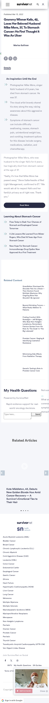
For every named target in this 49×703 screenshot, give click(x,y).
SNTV (9, 665)
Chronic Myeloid (10, 552)
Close (42, 691)
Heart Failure (8, 583)
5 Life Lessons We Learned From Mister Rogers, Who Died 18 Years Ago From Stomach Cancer (26, 237)
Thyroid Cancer (9, 640)
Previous (3, 473)
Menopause (7, 617)
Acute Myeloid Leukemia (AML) (16, 537)
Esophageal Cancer (11, 571)
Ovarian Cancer (9, 629)
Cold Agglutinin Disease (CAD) (16, 556)
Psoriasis (6, 625)
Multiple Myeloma (10, 602)
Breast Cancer (8, 545)
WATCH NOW (25, 691)
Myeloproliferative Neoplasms (15, 614)
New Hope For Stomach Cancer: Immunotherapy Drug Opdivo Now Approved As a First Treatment (24, 249)
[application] (31, 678)
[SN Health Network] (24, 529)
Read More (24, 205)
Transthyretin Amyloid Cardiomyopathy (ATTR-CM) (24, 644)
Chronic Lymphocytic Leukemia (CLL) (18, 548)
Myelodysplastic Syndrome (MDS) (16, 610)
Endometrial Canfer (11, 568)
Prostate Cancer (9, 633)
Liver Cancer (8, 591)
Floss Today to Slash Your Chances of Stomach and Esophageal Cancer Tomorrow (25, 225)
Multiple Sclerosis (10, 606)
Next (46, 473)
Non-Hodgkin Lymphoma (13, 621)
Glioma (6, 579)
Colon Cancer (8, 564)
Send (37, 414)
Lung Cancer (8, 594)
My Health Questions (22, 665)
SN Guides (37, 665)
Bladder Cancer (9, 541)
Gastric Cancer (9, 575)
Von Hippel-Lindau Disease (14, 648)
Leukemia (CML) (10, 560)
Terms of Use (10, 671)
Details (7, 68)
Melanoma (7, 598)
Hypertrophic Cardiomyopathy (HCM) (18, 587)
